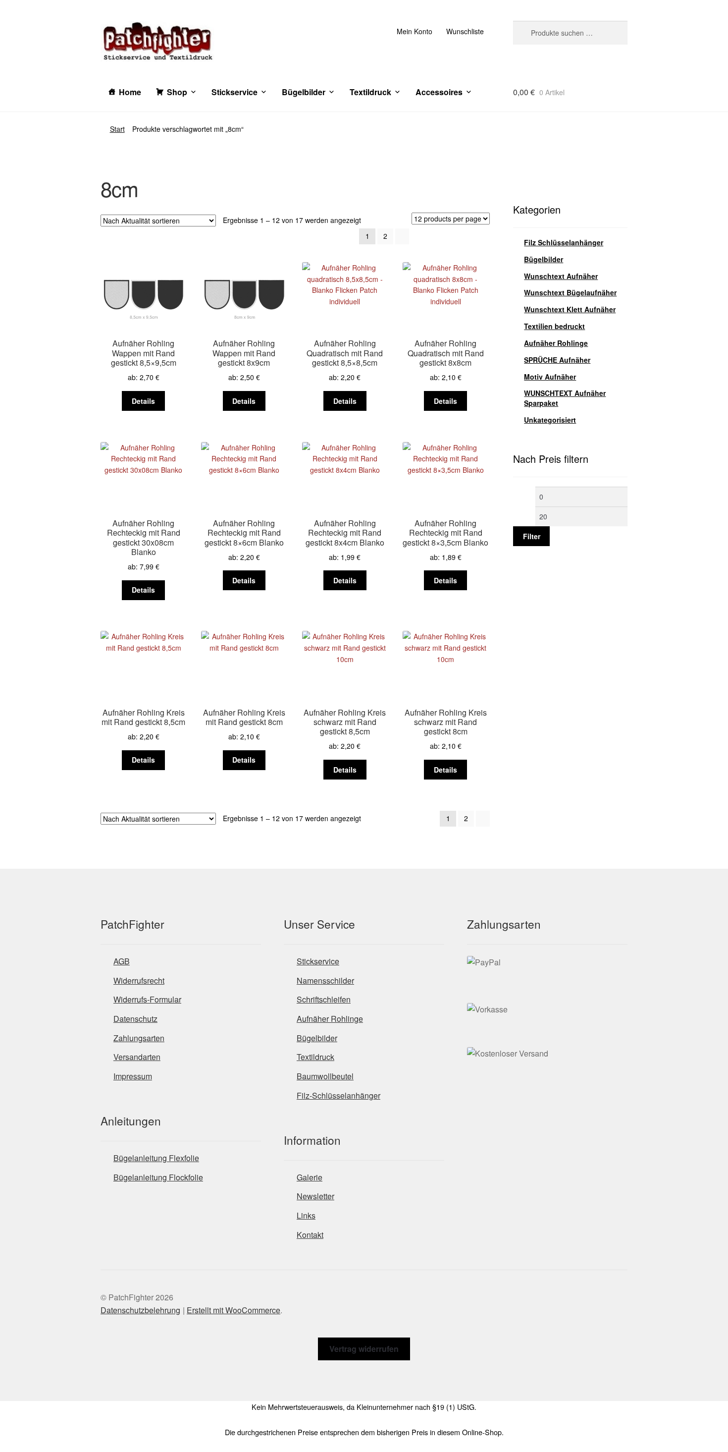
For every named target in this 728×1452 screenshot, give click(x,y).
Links (306, 1215)
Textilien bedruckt (554, 326)
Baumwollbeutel (325, 1076)
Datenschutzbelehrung (140, 1310)
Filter (531, 536)
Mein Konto (414, 31)
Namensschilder (325, 980)
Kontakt (310, 1234)
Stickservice (234, 92)
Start (117, 129)
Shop (177, 92)
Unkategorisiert (550, 420)
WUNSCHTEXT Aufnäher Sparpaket (565, 398)
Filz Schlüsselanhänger (563, 242)
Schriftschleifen (324, 999)
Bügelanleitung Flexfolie (156, 1158)
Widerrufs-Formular (147, 999)
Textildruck (370, 92)
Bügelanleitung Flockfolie (158, 1177)
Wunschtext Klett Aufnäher (570, 309)
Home (130, 92)
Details (143, 401)
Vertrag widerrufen (364, 1348)
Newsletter (315, 1196)
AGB (121, 961)
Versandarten (136, 1056)
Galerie (309, 1177)
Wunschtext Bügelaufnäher (570, 292)
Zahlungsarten (138, 1038)
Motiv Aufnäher (550, 377)
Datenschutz (135, 1018)
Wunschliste (465, 31)
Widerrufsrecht (138, 980)
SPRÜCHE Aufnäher (557, 360)
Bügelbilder (303, 92)
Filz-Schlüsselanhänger (338, 1095)
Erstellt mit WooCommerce (233, 1310)
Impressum (132, 1076)
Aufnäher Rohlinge (556, 343)
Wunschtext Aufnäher (561, 276)
